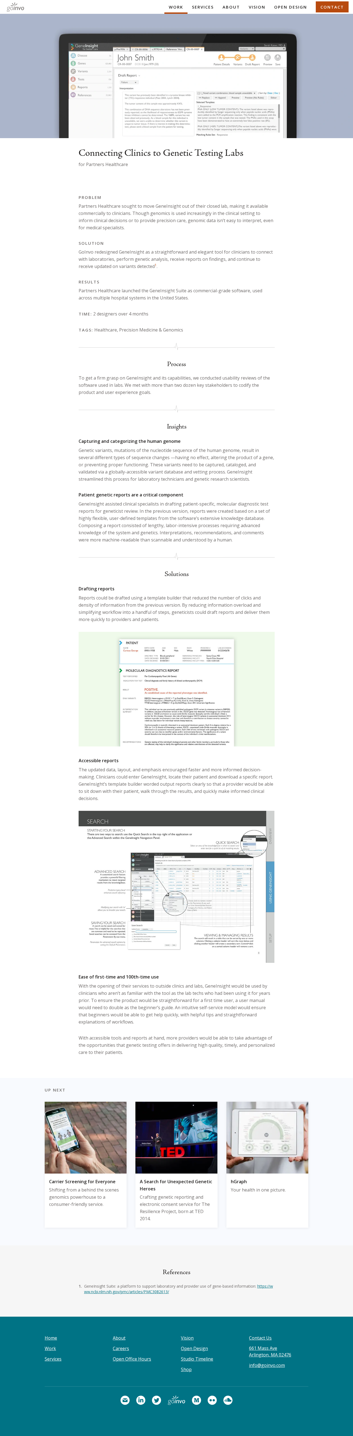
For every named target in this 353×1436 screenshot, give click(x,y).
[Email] (125, 1400)
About (231, 7)
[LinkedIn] (140, 1400)
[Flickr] (212, 1400)
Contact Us (260, 1338)
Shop (186, 1369)
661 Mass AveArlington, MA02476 (270, 1351)
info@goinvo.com (267, 1365)
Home (51, 1338)
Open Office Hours (132, 1359)
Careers (121, 1348)
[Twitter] (156, 1400)
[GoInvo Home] (14, 7)
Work (176, 7)
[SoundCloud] (227, 1400)
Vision (257, 7)
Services (203, 7)
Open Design (290, 7)
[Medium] (196, 1400)
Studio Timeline (197, 1359)
